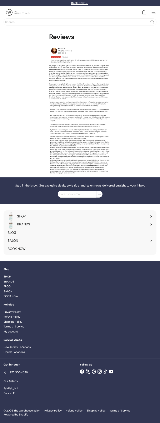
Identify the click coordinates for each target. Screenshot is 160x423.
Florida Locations (14, 352)
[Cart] (144, 12)
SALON (8, 291)
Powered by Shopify (16, 414)
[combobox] (80, 22)
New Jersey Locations (17, 347)
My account (11, 331)
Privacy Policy (12, 312)
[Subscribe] (99, 194)
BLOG (7, 286)
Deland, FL (10, 393)
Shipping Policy (13, 321)
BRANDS (9, 281)
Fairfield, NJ (11, 388)
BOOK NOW (11, 296)
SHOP (7, 276)
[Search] (152, 22)
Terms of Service (14, 326)
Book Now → (79, 3)
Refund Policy (12, 316)
